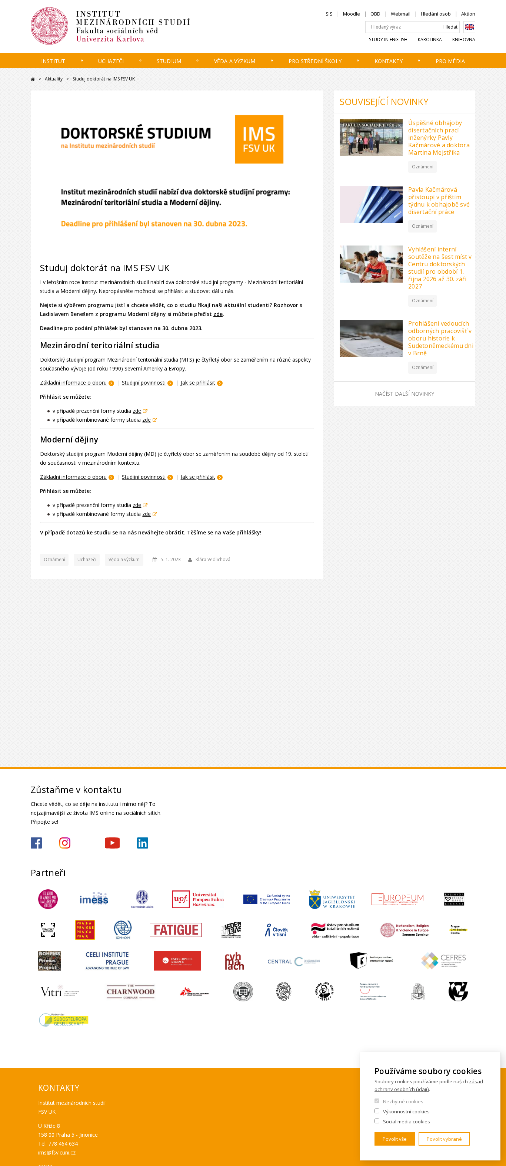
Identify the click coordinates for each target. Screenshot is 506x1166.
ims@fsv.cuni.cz (57, 1152)
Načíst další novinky (404, 393)
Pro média (450, 61)
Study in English (388, 39)
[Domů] (132, 26)
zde (218, 313)
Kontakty (388, 61)
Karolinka (430, 39)
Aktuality (54, 79)
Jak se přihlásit (198, 382)
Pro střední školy (315, 61)
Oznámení (54, 559)
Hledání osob (436, 13)
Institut (53, 61)
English (469, 27)
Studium (169, 61)
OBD (375, 13)
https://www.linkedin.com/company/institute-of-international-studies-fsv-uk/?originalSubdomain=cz (142, 843)
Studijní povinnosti (144, 382)
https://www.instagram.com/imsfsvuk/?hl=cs (64, 843)
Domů (33, 79)
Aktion (468, 13)
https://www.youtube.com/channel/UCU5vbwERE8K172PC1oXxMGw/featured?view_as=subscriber (112, 843)
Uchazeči (111, 61)
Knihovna (463, 39)
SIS (329, 13)
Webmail (400, 13)
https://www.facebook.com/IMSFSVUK (36, 843)
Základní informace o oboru (73, 382)
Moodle (351, 13)
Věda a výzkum (235, 61)
